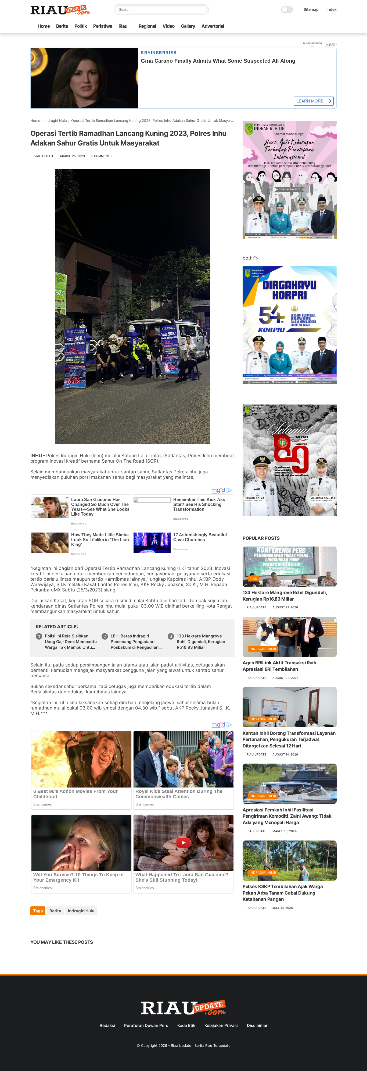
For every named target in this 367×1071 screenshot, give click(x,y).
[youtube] (333, 26)
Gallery (188, 26)
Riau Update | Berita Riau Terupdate (201, 1045)
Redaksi (107, 1025)
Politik (80, 26)
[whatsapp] (308, 26)
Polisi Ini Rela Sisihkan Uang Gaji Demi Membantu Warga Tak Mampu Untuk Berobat (71, 641)
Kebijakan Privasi (221, 1025)
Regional (147, 26)
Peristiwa (102, 26)
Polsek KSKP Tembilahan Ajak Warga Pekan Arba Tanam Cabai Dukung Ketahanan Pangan (283, 893)
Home (44, 26)
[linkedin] (78, 925)
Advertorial (213, 26)
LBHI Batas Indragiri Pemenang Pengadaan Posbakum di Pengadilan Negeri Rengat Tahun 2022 (137, 641)
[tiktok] (316, 26)
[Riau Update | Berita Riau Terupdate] (60, 13)
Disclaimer (257, 1025)
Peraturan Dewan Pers (146, 1025)
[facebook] (290, 26)
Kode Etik (186, 1025)
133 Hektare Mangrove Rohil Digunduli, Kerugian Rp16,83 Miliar (201, 641)
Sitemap (311, 9)
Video (168, 26)
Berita (62, 26)
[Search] (203, 9)
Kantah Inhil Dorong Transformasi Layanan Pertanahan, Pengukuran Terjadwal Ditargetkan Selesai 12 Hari (289, 739)
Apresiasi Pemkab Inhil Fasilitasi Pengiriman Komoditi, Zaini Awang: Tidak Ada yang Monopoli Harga (287, 816)
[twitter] (299, 26)
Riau (122, 26)
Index (331, 9)
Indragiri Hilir (263, 649)
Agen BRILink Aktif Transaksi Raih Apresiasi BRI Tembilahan (279, 666)
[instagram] (325, 26)
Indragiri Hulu (56, 120)
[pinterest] (67, 925)
